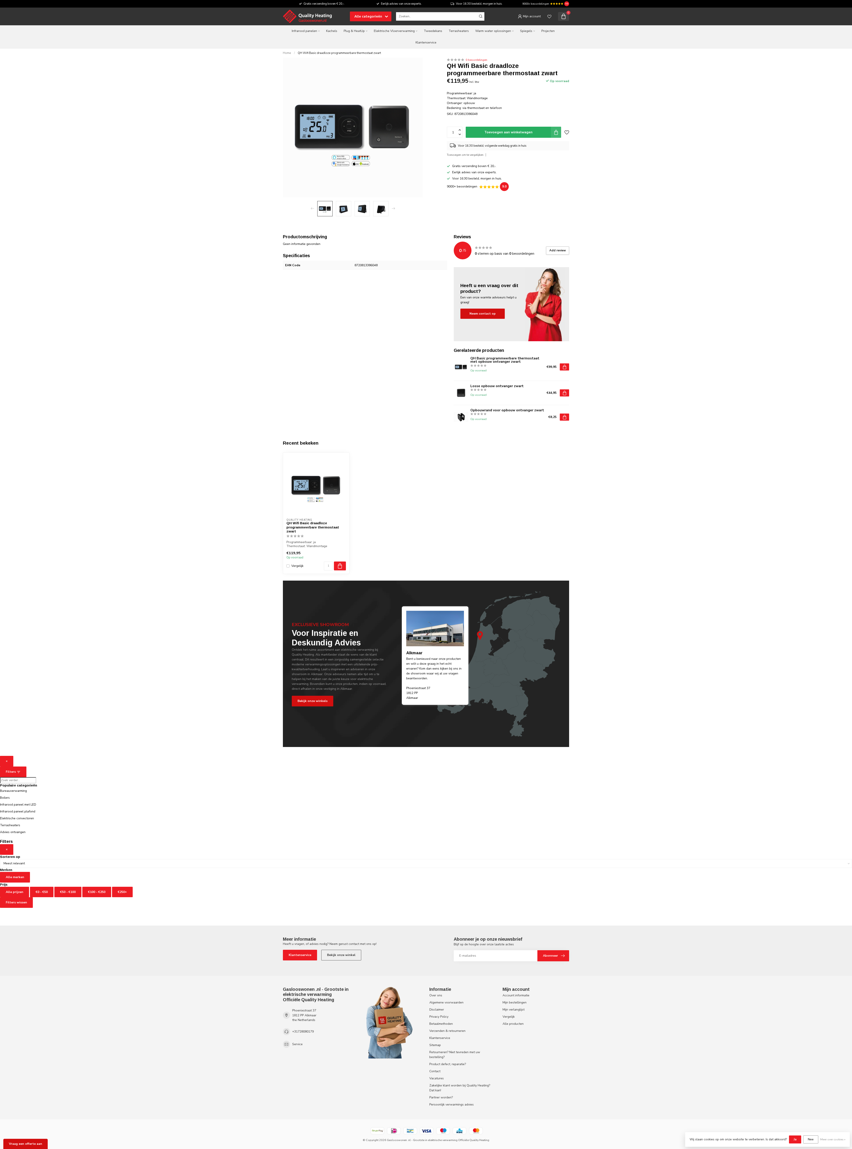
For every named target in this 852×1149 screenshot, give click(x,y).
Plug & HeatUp (354, 31)
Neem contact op (482, 313)
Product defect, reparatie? (447, 1064)
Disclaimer (436, 1009)
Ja (795, 1139)
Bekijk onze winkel (341, 955)
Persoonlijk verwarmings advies (451, 1104)
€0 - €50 (42, 892)
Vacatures (436, 1078)
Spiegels (526, 31)
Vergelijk (297, 566)
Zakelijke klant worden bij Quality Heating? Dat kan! (459, 1087)
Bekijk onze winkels (312, 701)
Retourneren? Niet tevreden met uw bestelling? (454, 1054)
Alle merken (15, 877)
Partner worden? (441, 1097)
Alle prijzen (14, 892)
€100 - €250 (96, 892)
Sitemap (435, 1045)
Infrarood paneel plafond (17, 811)
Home (287, 53)
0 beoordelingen (476, 60)
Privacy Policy (438, 1017)
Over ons (435, 995)
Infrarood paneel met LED (18, 804)
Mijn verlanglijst (514, 1009)
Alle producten (513, 1024)
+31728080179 (303, 1031)
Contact (434, 1071)
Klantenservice (426, 42)
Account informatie (516, 995)
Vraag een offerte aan (25, 1144)
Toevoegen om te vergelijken (465, 155)
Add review (557, 250)
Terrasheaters (459, 31)
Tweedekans (433, 31)
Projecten (548, 31)
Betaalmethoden (441, 1024)
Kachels (331, 31)
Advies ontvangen (13, 832)
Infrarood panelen (304, 31)
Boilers (5, 798)
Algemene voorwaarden (446, 1002)
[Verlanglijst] (549, 16)
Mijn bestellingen (515, 1002)
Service (297, 1044)
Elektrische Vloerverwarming (394, 31)
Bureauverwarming (13, 791)
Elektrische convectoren (17, 818)
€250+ (122, 892)
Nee (811, 1139)
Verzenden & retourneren (447, 1031)
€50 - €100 (68, 892)
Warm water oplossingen (493, 31)
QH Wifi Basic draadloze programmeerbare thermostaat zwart (339, 53)
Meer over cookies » (832, 1139)
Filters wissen (16, 902)
